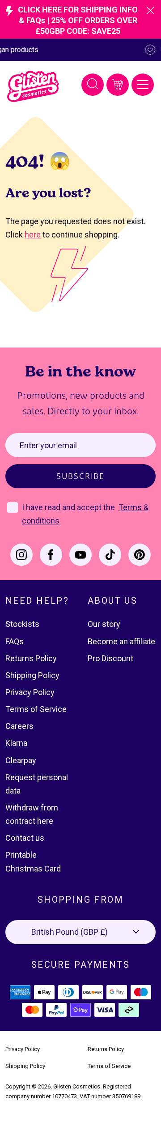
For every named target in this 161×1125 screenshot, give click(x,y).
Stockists (22, 624)
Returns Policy (31, 658)
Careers (19, 726)
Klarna (16, 743)
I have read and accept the (69, 507)
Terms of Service (36, 709)
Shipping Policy (32, 675)
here (33, 234)
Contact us (24, 838)
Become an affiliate (121, 641)
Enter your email (48, 445)
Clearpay (20, 760)
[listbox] (80, 932)
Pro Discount (110, 658)
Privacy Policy (30, 692)
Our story (104, 624)
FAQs (14, 641)
